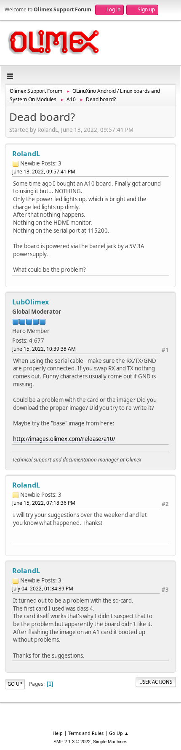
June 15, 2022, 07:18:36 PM (43, 502)
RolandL (26, 153)
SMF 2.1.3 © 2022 (71, 741)
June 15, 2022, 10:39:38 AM (44, 348)
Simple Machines (110, 741)
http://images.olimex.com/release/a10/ (64, 439)
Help (58, 733)
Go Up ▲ (119, 733)
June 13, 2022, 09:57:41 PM (43, 171)
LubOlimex (30, 302)
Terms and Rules (86, 733)
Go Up (15, 684)
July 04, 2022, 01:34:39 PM (42, 588)
